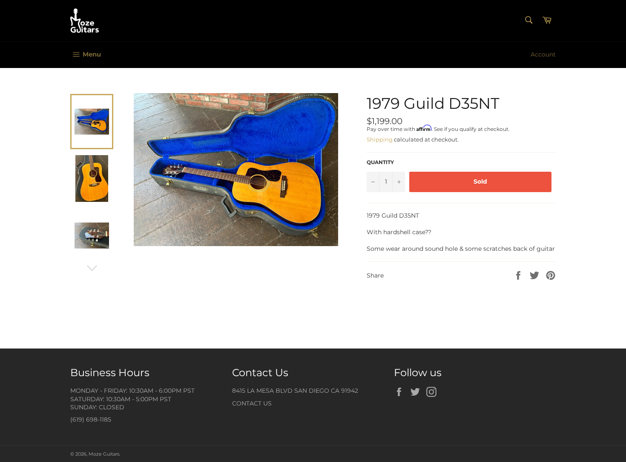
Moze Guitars (104, 454)
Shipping (380, 139)
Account (543, 54)
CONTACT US (252, 403)
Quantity (380, 162)
